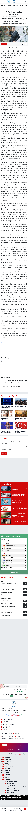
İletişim (7, 777)
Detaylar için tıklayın (14, 572)
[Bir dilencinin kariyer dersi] (21, 401)
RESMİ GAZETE (14, 735)
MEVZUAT (16, 5)
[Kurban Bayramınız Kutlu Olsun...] (21, 413)
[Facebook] (7, 715)
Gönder (4, 453)
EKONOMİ (4, 738)
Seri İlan (7, 768)
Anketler (7, 774)
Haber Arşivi (6, 729)
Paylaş (4, 44)
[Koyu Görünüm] (26, 2)
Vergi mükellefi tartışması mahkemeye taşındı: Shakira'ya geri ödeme (7, 431)
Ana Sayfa (7, 757)
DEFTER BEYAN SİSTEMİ (8, 736)
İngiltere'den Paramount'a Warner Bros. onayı (7, 407)
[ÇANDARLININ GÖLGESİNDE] (7, 413)
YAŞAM (14, 9)
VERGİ (9, 5)
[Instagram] (15, 715)
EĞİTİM (18, 736)
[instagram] (15, 754)
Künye (6, 776)
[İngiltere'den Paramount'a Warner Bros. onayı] (7, 401)
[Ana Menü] (1, 1)
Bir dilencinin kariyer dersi (21, 406)
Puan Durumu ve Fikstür (8, 724)
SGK (21, 735)
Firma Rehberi (9, 766)
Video (6, 763)
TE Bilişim (17, 749)
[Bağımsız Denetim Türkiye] (12, 1)
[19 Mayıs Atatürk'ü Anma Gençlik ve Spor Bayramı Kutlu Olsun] (21, 425)
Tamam (3, 799)
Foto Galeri (8, 761)
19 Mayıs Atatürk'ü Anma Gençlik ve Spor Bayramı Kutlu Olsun (20, 431)
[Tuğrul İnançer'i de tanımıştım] (14, 34)
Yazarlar (7, 765)
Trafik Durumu (6, 723)
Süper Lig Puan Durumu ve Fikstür (16, 787)
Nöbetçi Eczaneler (7, 719)
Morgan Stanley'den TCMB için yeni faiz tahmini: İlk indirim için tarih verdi (13, 810)
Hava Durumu (6, 721)
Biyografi (7, 772)
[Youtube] (18, 715)
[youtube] (20, 754)
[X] (10, 715)
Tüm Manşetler (6, 726)
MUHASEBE (5, 735)
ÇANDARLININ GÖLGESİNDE (4, 419)
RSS (5, 745)
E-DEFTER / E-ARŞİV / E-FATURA (17, 738)
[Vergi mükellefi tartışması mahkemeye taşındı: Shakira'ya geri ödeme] (7, 425)
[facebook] (6, 754)
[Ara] (23, 2)
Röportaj (7, 770)
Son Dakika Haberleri (8, 727)
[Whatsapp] (20, 715)
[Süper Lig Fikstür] (26, 577)
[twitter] (10, 754)
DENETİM (3, 5)
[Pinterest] (12, 715)
